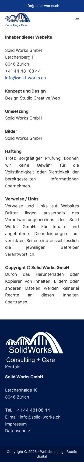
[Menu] (77, 20)
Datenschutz (17, 430)
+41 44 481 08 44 (32, 410)
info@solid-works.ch (41, 5)
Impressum (16, 424)
